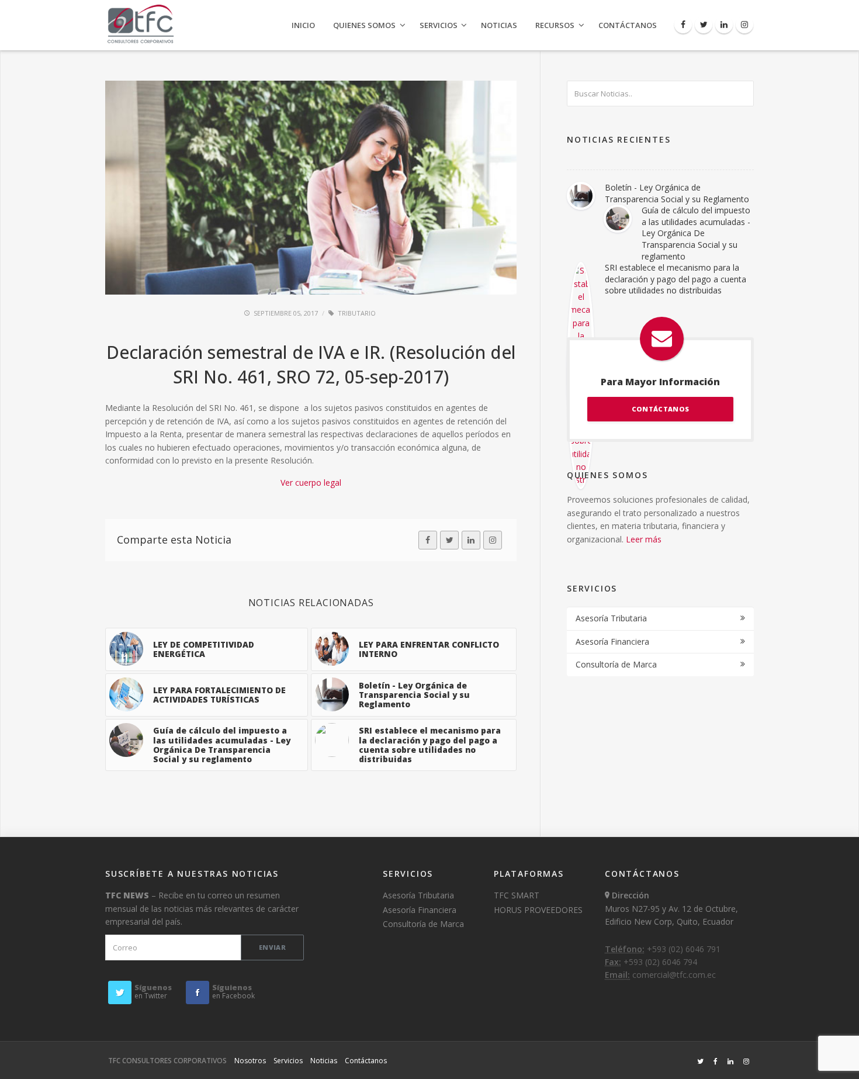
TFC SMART (516, 895)
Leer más (643, 539)
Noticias (499, 25)
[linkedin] (471, 540)
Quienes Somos (364, 25)
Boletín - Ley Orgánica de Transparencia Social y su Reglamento (677, 193)
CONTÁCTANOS (660, 408)
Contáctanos (627, 25)
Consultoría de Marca (616, 664)
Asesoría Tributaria (611, 618)
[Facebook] (683, 24)
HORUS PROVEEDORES (538, 909)
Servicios (439, 25)
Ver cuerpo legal (310, 482)
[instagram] (492, 540)
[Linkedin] (724, 24)
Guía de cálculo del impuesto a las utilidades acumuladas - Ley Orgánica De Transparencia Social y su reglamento (696, 233)
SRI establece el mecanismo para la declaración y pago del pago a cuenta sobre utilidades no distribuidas (675, 279)
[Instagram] (744, 24)
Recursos (554, 25)
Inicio (303, 25)
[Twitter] (703, 24)
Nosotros (250, 1061)
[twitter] (449, 540)
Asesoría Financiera (612, 641)
